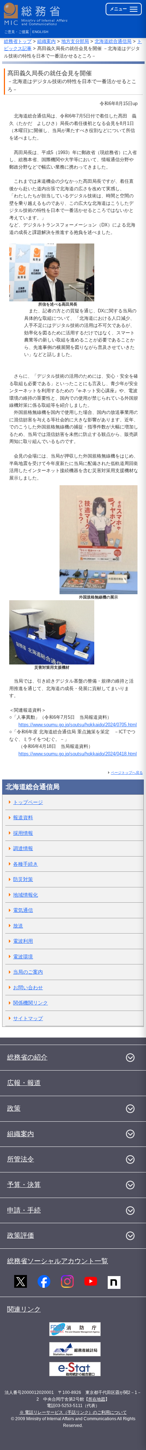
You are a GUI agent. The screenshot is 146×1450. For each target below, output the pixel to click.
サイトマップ (28, 1018)
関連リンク (24, 1309)
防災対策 (23, 879)
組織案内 (46, 41)
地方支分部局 (75, 41)
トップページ (28, 802)
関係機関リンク (30, 1003)
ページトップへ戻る (127, 773)
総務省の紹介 (27, 1057)
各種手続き (25, 864)
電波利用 (23, 941)
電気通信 (23, 910)
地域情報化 (25, 895)
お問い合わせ (28, 987)
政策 (14, 1108)
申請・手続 (24, 1210)
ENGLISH (40, 32)
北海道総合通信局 (113, 41)
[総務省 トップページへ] (36, 14)
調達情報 (23, 848)
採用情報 (23, 833)
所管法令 (20, 1159)
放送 (18, 926)
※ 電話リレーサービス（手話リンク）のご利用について (73, 1412)
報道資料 (23, 817)
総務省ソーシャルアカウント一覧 (57, 1261)
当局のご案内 (28, 972)
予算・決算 (24, 1184)
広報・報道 (24, 1083)
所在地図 (96, 1399)
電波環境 (23, 956)
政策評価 (20, 1235)
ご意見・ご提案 (16, 32)
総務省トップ (18, 41)
